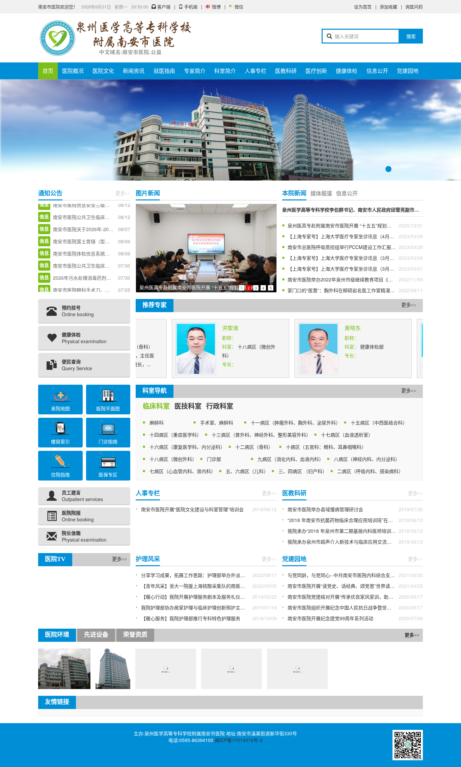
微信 (239, 6)
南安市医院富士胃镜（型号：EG (87, 219)
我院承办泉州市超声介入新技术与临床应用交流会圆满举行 (349, 541)
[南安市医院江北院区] (146, 668)
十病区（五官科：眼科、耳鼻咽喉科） (326, 446)
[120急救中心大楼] (41, 668)
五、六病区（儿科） (247, 471)
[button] (426, 130)
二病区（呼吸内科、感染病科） (370, 471)
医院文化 (103, 71)
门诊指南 (108, 441)
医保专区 (108, 474)
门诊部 (214, 459)
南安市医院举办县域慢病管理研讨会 (325, 509)
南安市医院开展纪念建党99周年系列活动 (330, 618)
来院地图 (60, 408)
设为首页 (363, 6)
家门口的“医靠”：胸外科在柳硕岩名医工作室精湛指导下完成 (351, 290)
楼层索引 (60, 441)
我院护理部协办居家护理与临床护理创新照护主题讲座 (197, 607)
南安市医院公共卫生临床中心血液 (88, 243)
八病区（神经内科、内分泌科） (367, 459)
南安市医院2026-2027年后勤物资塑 (90, 279)
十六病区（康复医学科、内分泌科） (187, 446)
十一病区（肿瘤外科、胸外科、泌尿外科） (296, 422)
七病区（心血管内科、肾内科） (183, 471)
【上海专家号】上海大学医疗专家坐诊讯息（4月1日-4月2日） (353, 236)
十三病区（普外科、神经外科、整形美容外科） (261, 434)
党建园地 (407, 71)
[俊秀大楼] (94, 668)
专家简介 (195, 71)
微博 (216, 6)
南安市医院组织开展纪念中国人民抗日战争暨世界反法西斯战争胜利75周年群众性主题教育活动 (355, 607)
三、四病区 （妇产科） (302, 471)
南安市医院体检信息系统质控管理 (88, 231)
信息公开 (377, 71)
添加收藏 (388, 6)
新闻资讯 (133, 71)
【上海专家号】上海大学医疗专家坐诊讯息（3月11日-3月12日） (355, 257)
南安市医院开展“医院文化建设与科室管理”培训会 (192, 509)
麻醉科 (157, 422)
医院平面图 (108, 408)
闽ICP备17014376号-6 (239, 740)
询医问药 (414, 6)
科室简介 (225, 71)
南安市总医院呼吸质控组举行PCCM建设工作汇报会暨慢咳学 (351, 247)
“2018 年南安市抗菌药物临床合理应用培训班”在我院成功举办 (352, 520)
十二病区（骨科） (254, 446)
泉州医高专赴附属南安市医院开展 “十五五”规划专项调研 (347, 225)
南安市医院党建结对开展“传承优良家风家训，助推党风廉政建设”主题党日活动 (355, 596)
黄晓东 (334, 328)
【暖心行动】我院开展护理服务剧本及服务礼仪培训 (195, 596)
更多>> (122, 193)
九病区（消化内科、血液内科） (290, 459)
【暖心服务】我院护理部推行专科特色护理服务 (190, 618)
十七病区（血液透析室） (347, 434)
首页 (48, 71)
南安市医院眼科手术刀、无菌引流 (88, 267)
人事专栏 (255, 71)
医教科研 (286, 71)
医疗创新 (316, 71)
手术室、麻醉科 (216, 422)
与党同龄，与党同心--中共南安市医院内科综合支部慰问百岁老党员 (355, 575)
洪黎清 (211, 328)
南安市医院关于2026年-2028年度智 (90, 206)
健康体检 (346, 71)
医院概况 (73, 71)
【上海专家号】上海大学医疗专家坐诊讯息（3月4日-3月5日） (353, 268)
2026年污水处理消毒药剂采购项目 (89, 255)
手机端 (190, 6)
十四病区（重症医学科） (175, 434)
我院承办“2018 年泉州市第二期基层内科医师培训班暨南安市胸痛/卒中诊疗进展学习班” (355, 530)
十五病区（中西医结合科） (379, 422)
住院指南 (60, 474)
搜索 (411, 36)
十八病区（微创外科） (173, 459)
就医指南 (164, 71)
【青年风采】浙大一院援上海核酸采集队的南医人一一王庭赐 (205, 585)
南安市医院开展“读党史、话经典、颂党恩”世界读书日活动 (348, 585)
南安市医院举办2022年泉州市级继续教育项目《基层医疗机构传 (354, 279)
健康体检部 (353, 346)
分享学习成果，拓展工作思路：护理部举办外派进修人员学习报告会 (209, 575)
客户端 (163, 6)
